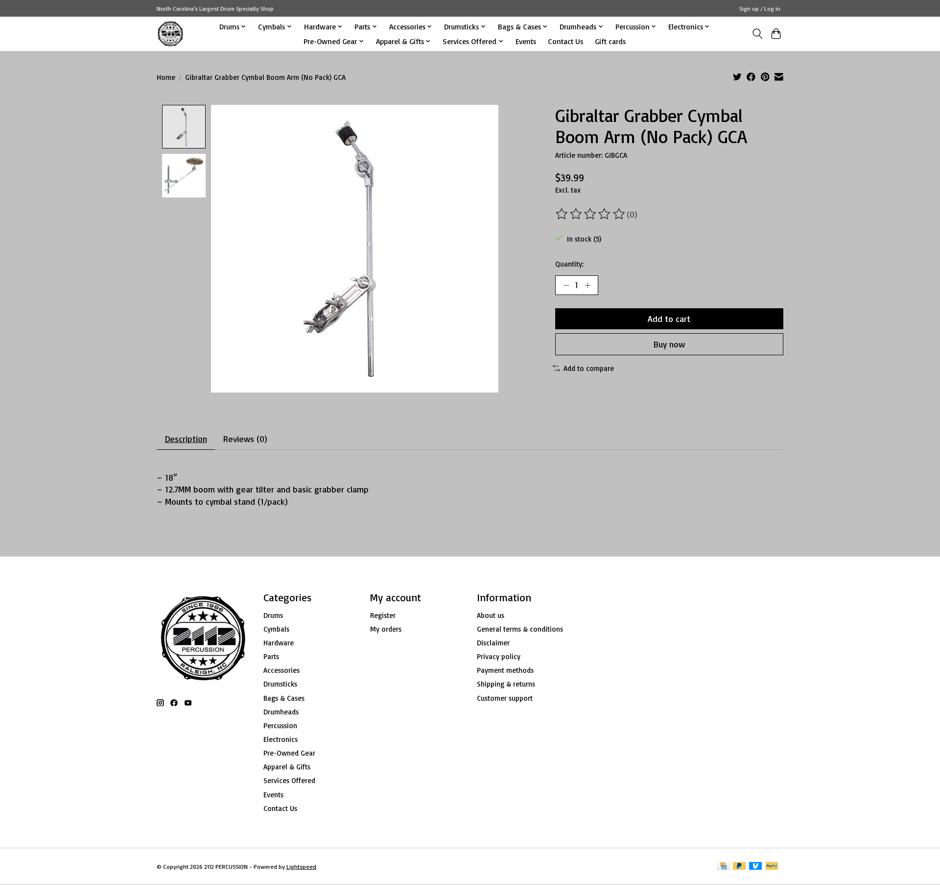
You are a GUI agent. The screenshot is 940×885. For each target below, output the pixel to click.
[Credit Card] (723, 866)
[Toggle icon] (757, 34)
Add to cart (669, 318)
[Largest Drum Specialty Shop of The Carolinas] (170, 33)
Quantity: (569, 264)
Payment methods (505, 670)
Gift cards (610, 41)
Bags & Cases (284, 698)
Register (383, 615)
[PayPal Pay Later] (739, 866)
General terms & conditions (520, 629)
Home (166, 77)
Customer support (505, 698)
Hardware (278, 642)
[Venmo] (755, 866)
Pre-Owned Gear (289, 753)
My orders (385, 629)
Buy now (669, 344)
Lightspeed (301, 866)
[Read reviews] (591, 214)
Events (526, 41)
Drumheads (281, 711)
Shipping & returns (506, 683)
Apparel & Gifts (286, 766)
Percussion (280, 725)
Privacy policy (498, 656)
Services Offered (289, 780)
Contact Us (565, 41)
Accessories (281, 670)
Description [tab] (186, 438)
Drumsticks (280, 683)
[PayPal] (772, 866)
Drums (273, 615)
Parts (271, 656)
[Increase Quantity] (587, 285)
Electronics (280, 739)
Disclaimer (493, 642)
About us (490, 615)
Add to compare (589, 368)
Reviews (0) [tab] (245, 438)
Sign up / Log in (759, 8)
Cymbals (276, 629)
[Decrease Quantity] (566, 285)
